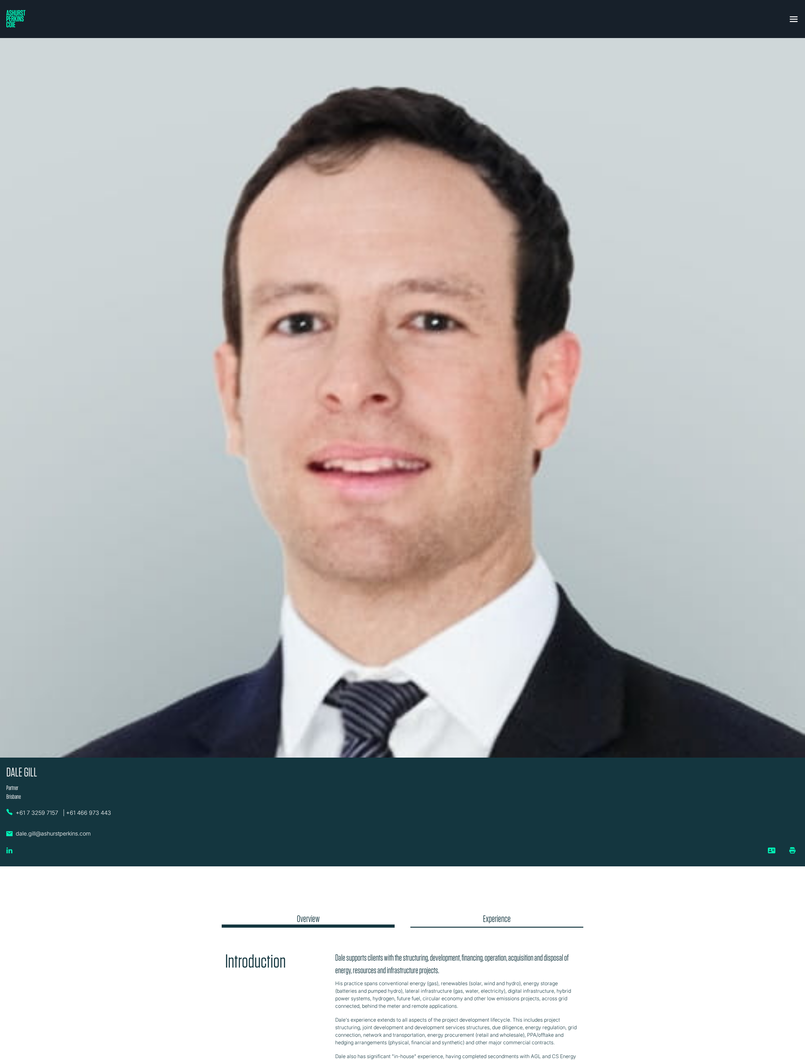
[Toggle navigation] (794, 18)
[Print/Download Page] (792, 850)
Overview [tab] (308, 919)
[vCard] (772, 852)
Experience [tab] (497, 919)
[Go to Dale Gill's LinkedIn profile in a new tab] (9, 852)
